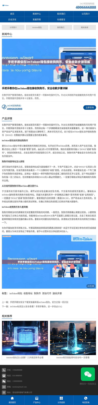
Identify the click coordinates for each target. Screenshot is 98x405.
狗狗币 (37, 293)
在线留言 (61, 19)
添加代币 (46, 293)
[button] (49, 82)
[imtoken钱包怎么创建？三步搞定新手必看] (25, 338)
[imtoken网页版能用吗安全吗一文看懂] (73, 338)
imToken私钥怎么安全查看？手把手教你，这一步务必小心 (36, 306)
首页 (12, 14)
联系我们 (61, 14)
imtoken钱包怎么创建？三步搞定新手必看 (25, 357)
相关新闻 (84, 27)
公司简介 (86, 14)
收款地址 (28, 293)
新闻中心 (37, 14)
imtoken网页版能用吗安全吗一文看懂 (72, 357)
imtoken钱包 (37, 27)
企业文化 (12, 19)
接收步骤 (57, 293)
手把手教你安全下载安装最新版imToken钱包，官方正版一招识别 (39, 302)
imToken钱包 (15, 293)
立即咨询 (90, 107)
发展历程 (37, 19)
